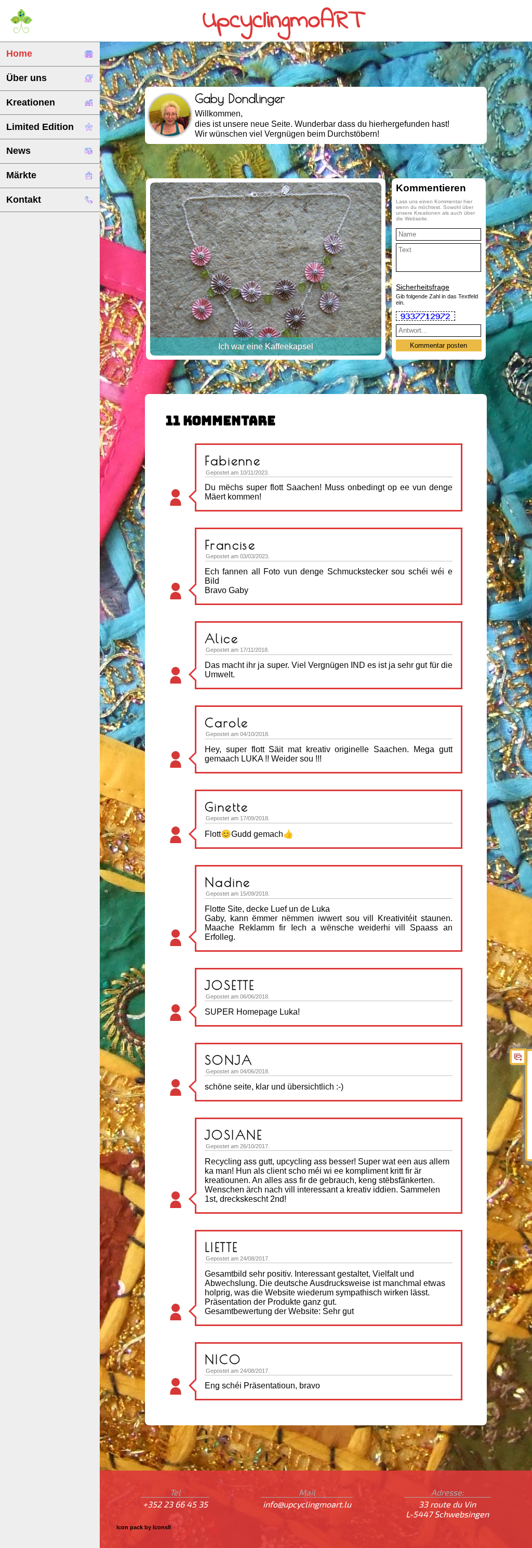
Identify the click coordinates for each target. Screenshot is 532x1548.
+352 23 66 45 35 (175, 1504)
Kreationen (30, 102)
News (18, 151)
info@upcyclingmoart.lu (307, 1504)
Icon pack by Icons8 (143, 1527)
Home (19, 53)
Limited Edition (40, 127)
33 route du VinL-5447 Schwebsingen (447, 1509)
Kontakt (23, 199)
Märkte (21, 175)
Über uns (26, 78)
